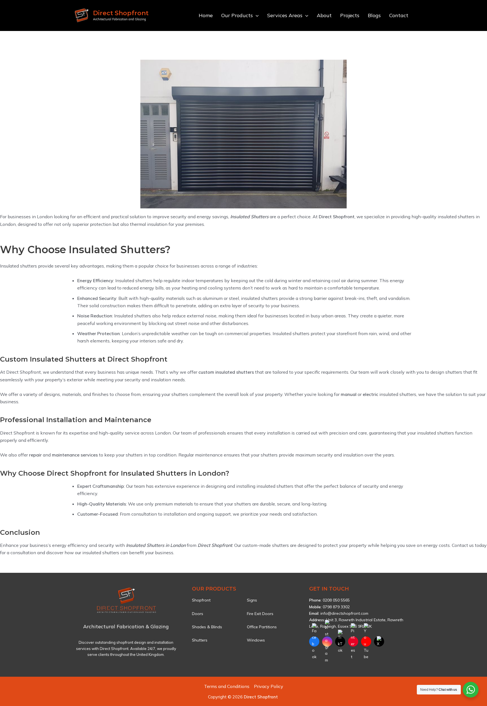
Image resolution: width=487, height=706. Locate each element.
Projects (349, 15)
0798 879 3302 (336, 606)
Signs (252, 600)
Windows (256, 640)
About (324, 15)
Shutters (199, 640)
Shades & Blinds (207, 626)
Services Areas (284, 15)
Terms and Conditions (226, 686)
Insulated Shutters (249, 216)
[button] (256, 16)
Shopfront (201, 600)
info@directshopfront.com (344, 613)
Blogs (374, 15)
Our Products (237, 15)
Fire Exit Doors (260, 613)
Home (206, 15)
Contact (398, 15)
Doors (197, 613)
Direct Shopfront (121, 13)
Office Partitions (262, 626)
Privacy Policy (268, 686)
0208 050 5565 (336, 600)
